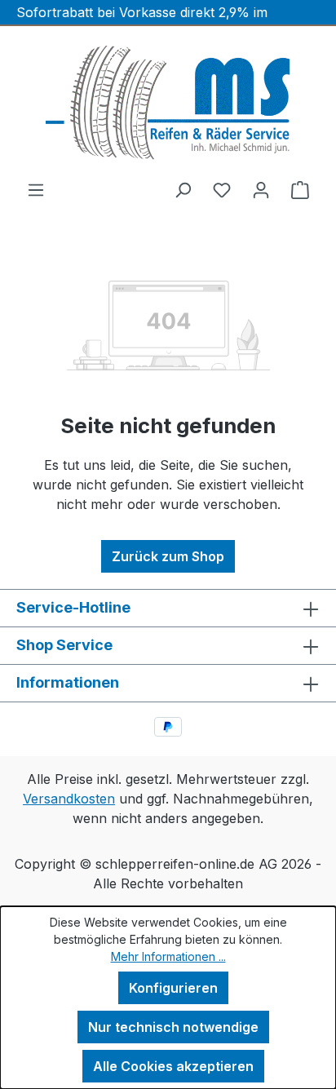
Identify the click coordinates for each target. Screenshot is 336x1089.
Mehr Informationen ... (168, 956)
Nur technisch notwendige (173, 1027)
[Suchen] (182, 189)
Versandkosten (69, 798)
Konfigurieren (173, 988)
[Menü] (35, 189)
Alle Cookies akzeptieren (173, 1066)
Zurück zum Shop (168, 556)
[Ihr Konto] (261, 189)
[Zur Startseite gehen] (168, 103)
